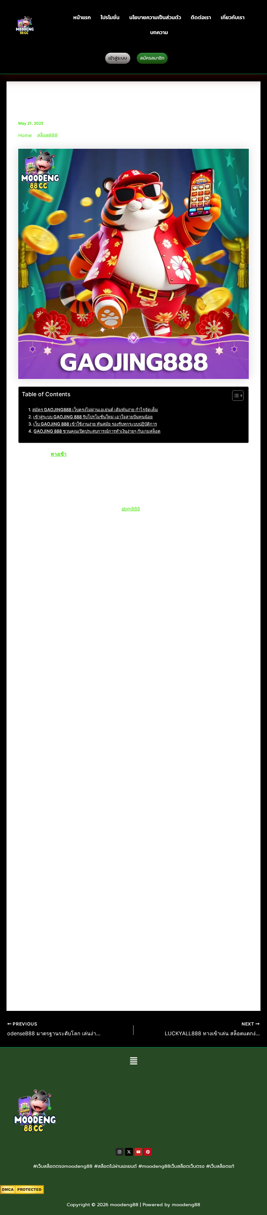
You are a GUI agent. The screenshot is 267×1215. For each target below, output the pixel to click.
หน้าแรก (82, 17)
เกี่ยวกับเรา (233, 17)
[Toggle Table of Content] (234, 395)
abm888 (130, 509)
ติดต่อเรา (201, 17)
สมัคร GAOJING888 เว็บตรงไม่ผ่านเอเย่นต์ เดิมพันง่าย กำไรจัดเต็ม (95, 409)
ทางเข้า (58, 454)
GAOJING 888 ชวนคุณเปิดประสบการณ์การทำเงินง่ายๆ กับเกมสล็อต (97, 431)
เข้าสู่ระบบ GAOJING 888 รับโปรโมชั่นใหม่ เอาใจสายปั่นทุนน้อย (93, 416)
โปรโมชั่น (110, 17)
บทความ (159, 32)
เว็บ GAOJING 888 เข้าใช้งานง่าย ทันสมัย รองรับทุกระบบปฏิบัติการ (95, 423)
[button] (133, 1061)
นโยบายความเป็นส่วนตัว (155, 17)
